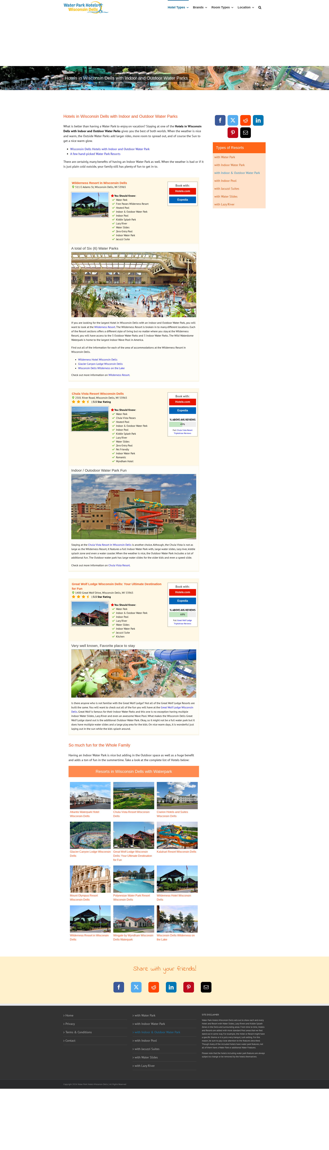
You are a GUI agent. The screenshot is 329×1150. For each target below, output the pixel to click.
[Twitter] (233, 121)
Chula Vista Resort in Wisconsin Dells (109, 544)
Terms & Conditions (78, 1032)
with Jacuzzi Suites (226, 189)
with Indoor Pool (225, 181)
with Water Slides (225, 196)
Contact (70, 1040)
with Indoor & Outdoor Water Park (237, 173)
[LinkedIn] (258, 121)
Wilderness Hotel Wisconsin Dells (97, 359)
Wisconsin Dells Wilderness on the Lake (101, 368)
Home (69, 1015)
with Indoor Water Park (229, 165)
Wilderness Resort (104, 327)
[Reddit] (246, 121)
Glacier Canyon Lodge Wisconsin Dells (100, 363)
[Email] (246, 133)
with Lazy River (224, 204)
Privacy (70, 1024)
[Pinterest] (233, 133)
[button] (259, 7)
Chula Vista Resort (119, 565)
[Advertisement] (164, 40)
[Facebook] (220, 121)
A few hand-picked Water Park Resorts (95, 154)
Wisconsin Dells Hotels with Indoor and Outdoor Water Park (110, 149)
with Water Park (224, 157)
